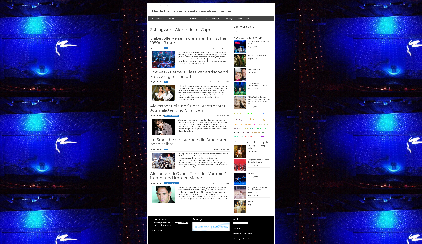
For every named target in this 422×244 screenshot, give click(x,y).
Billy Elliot (251, 174)
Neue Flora (263, 114)
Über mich (236, 229)
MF (155, 48)
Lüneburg (252, 128)
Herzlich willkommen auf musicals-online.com (192, 11)
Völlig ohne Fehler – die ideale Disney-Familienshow (258, 161)
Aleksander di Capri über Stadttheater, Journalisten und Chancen (188, 108)
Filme (239, 19)
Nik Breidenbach (255, 132)
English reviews (157, 230)
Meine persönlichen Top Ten (252, 142)
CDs (247, 19)
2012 (166, 48)
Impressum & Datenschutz (242, 234)
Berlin (246, 128)
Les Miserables (261, 128)
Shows (204, 19)
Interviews (215, 19)
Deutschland (157, 19)
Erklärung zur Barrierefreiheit (243, 239)
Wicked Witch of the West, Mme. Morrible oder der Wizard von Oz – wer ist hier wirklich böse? (259, 100)
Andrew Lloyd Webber (241, 120)
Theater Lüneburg (263, 124)
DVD (254, 124)
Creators (171, 19)
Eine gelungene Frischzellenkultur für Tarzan (258, 84)
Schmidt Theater (252, 114)
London (182, 19)
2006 (166, 82)
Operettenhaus (238, 136)
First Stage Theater (239, 114)
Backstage (229, 19)
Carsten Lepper (249, 136)
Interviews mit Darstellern (171, 115)
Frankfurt (264, 132)
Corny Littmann (245, 132)
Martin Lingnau (260, 136)
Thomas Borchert (238, 124)
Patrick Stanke (238, 128)
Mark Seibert (248, 124)
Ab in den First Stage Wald (257, 55)
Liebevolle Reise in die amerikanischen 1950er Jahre (189, 40)
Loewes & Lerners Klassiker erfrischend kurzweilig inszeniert (189, 74)
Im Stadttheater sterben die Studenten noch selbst (189, 141)
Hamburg (257, 119)
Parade (250, 201)
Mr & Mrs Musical (254, 69)
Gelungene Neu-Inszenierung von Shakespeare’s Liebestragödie (258, 189)
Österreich (193, 19)
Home (2, 1)
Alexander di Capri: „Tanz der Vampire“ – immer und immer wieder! (190, 175)
